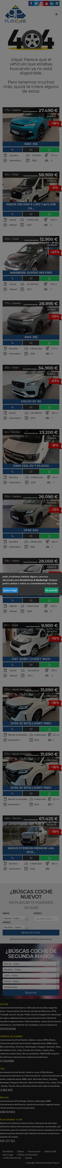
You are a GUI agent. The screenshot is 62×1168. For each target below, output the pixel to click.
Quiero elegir (10, 590)
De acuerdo (51, 590)
